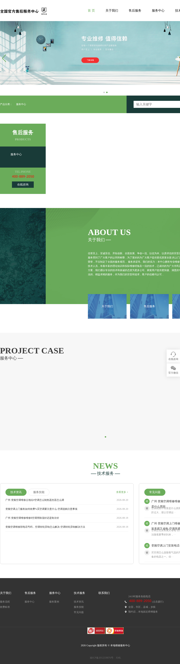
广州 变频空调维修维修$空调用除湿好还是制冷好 (32, 518)
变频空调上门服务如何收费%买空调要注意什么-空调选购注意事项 (41, 509)
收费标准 (5, 607)
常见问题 (79, 612)
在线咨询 (22, 184)
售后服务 (135, 10)
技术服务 (79, 592)
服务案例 (54, 601)
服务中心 (158, 10)
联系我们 (104, 592)
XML (118, 657)
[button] (104, 92)
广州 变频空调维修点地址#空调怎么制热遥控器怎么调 (34, 500)
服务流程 (5, 601)
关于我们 (111, 10)
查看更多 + (122, 492)
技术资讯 (79, 601)
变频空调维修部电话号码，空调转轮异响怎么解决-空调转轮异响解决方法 (45, 527)
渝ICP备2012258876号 (101, 657)
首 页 (91, 10)
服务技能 (79, 607)
